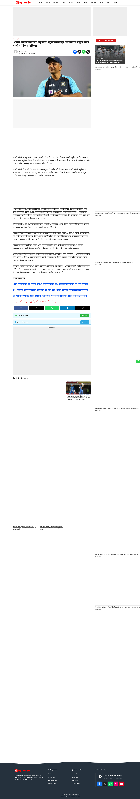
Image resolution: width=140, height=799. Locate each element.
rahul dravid (20, 303)
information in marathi (77, 301)
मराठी (30, 301)
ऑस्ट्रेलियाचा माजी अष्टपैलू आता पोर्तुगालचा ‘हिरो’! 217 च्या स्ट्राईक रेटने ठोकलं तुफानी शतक (117, 408)
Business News (52, 780)
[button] (121, 2)
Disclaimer (75, 780)
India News (51, 774)
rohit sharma (59, 303)
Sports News (52, 783)
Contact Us (75, 777)
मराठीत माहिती (35, 301)
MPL (115, 2)
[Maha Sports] (23, 2)
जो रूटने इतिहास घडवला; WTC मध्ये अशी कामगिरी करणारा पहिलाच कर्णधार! (114, 262)
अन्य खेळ (93, 2)
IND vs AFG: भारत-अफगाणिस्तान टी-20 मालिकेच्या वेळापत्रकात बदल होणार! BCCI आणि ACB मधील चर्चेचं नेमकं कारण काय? (78, 398)
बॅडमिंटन (71, 2)
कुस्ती (78, 2)
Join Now (84, 315)
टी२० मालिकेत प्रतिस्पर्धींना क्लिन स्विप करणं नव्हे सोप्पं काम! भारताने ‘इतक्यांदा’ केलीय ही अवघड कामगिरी (50, 290)
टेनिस (63, 2)
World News (51, 777)
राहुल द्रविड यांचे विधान (47, 301)
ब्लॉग (101, 2)
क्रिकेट (41, 2)
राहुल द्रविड (40, 301)
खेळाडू (108, 2)
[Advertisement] (52, 22)
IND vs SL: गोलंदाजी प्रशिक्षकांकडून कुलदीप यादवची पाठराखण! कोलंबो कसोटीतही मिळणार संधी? (51, 528)
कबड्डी (48, 2)
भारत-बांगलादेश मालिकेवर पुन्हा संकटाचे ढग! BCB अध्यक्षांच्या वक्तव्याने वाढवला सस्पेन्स (116, 555)
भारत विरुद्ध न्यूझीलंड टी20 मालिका (21, 301)
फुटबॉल (55, 2)
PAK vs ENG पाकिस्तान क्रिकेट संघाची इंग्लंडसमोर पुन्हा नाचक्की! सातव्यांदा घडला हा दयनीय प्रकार (24, 528)
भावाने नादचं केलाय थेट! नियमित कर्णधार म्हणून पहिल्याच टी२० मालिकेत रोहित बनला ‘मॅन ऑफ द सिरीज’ (50, 284)
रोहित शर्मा (54, 301)
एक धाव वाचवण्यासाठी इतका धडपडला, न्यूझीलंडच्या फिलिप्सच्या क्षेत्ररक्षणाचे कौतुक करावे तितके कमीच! (50, 296)
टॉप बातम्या (20, 39)
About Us (74, 774)
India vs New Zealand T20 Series (64, 301)
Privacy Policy (76, 783)
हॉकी (85, 2)
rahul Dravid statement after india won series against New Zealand (40, 303)
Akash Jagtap (24, 51)
